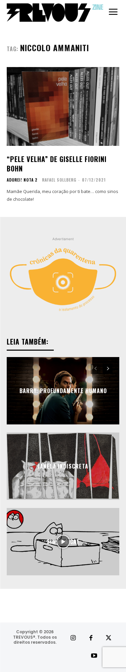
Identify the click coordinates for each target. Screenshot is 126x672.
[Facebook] (91, 638)
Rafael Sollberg (59, 180)
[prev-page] (95, 369)
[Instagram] (73, 638)
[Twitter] (108, 638)
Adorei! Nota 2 (22, 180)
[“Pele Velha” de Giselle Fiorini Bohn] (63, 106)
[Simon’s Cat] (63, 541)
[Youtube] (94, 656)
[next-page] (108, 369)
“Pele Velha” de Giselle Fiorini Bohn (57, 163)
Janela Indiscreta (63, 466)
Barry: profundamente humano (63, 391)
